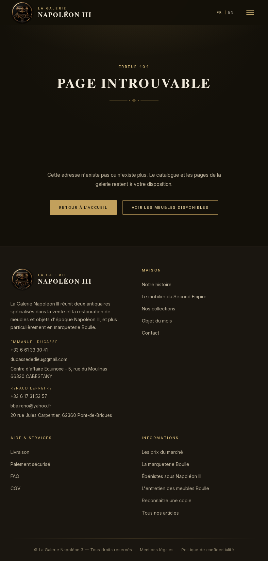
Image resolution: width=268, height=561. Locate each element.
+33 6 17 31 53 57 (28, 396)
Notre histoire (157, 284)
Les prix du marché (162, 452)
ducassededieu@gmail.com (38, 359)
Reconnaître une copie (167, 500)
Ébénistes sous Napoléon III (171, 476)
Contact (150, 333)
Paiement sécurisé (30, 464)
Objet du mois (157, 320)
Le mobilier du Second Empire (174, 296)
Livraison (19, 452)
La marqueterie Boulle (165, 464)
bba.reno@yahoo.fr (30, 405)
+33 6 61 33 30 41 (29, 350)
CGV (15, 488)
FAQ (14, 476)
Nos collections (158, 308)
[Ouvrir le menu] (250, 12)
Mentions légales (157, 549)
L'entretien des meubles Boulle (175, 488)
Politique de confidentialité (207, 549)
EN (231, 12)
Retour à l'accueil (83, 207)
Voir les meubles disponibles (170, 207)
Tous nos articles (160, 513)
